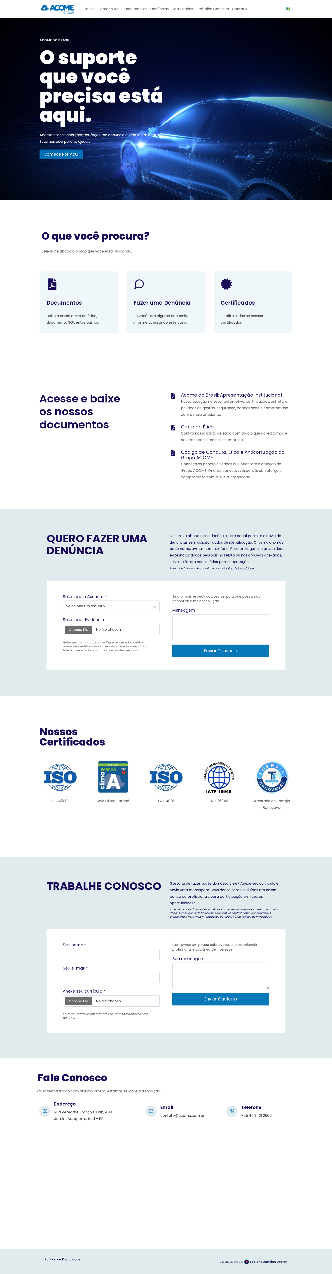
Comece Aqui (109, 9)
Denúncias (159, 9)
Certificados (182, 9)
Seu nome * (74, 945)
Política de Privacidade (238, 568)
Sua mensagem (188, 958)
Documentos (135, 9)
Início (90, 9)
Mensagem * (185, 610)
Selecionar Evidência (83, 619)
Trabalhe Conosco (212, 9)
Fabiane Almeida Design (268, 1262)
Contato (239, 9)
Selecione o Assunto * (85, 596)
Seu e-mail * (75, 968)
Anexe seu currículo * (84, 991)
